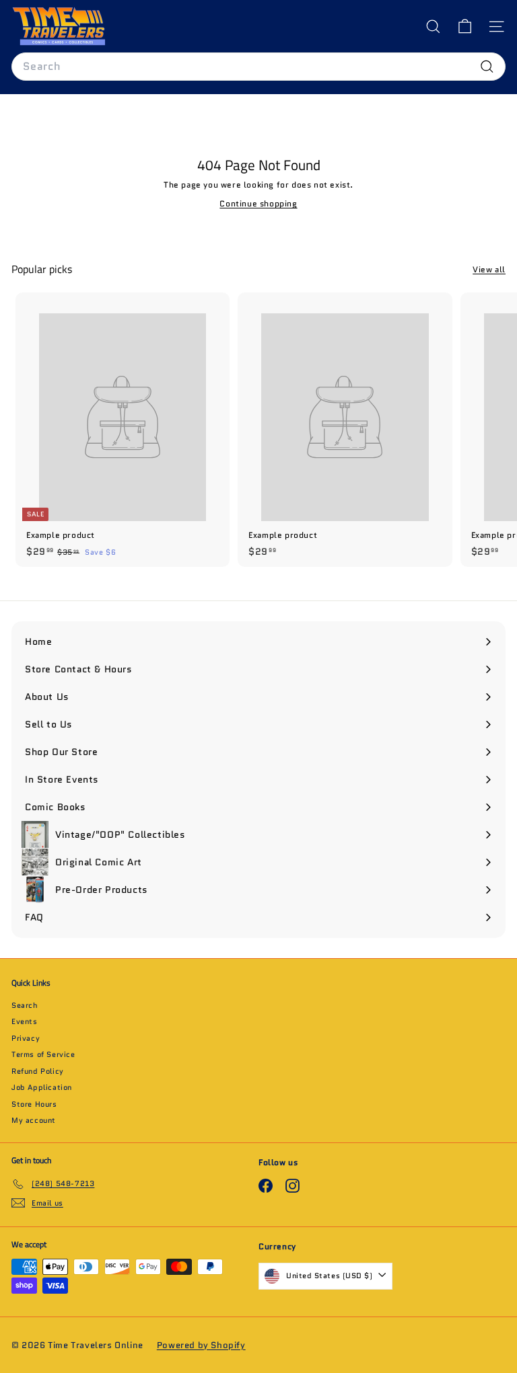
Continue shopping (258, 203)
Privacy (25, 1038)
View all (489, 269)
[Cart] (465, 26)
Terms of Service (43, 1054)
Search (24, 1005)
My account (33, 1120)
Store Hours (34, 1104)
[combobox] (258, 66)
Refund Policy (37, 1071)
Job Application (41, 1087)
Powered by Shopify (201, 1345)
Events (24, 1021)
